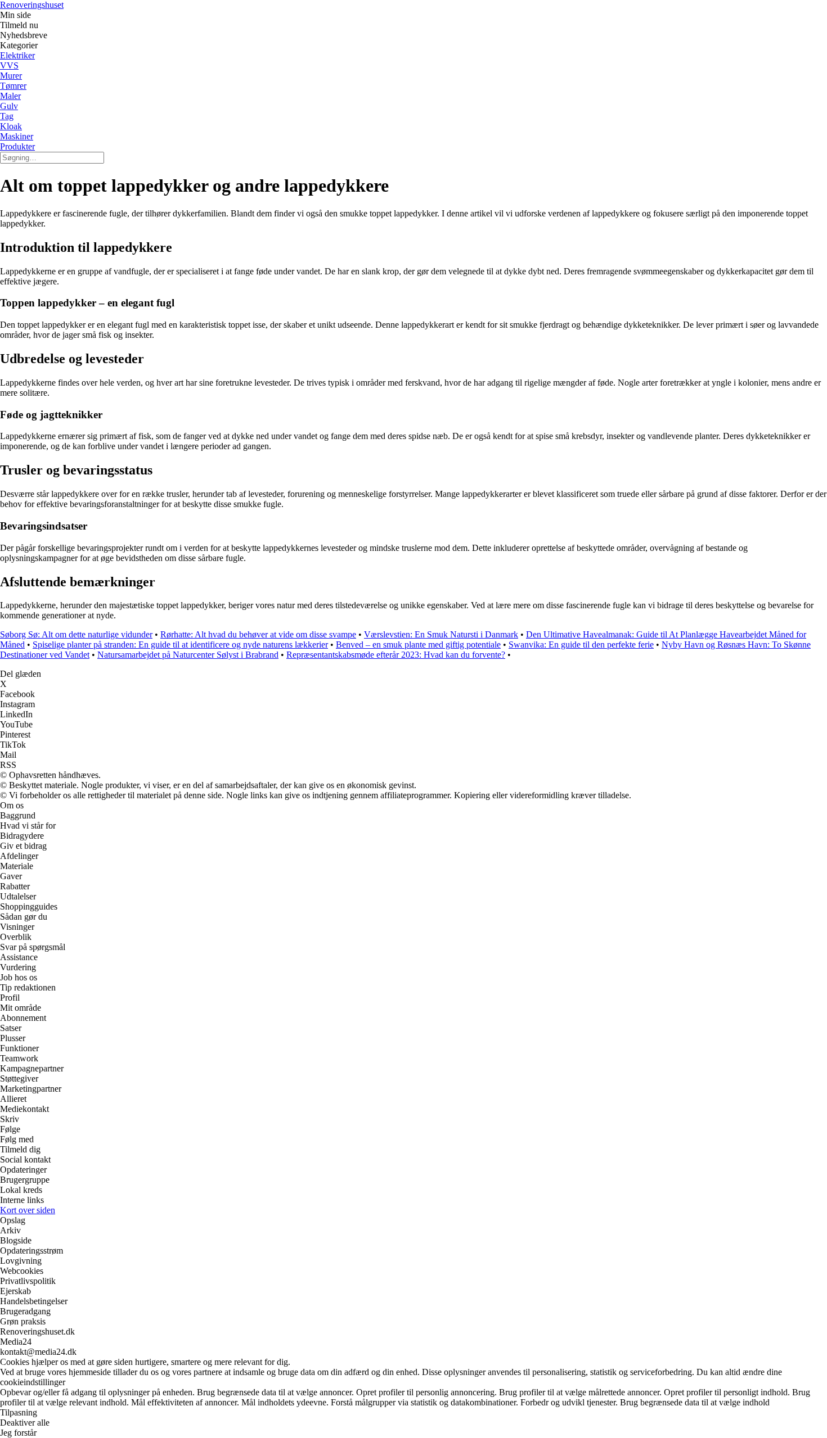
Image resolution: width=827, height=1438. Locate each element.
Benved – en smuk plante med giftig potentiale (418, 644)
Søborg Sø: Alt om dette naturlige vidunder (76, 634)
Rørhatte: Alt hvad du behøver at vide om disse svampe (258, 634)
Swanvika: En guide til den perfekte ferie (581, 644)
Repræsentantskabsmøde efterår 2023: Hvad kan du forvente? (395, 654)
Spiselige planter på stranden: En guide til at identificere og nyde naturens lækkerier (180, 644)
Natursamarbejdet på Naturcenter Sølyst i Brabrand (187, 654)
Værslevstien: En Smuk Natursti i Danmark (441, 634)
